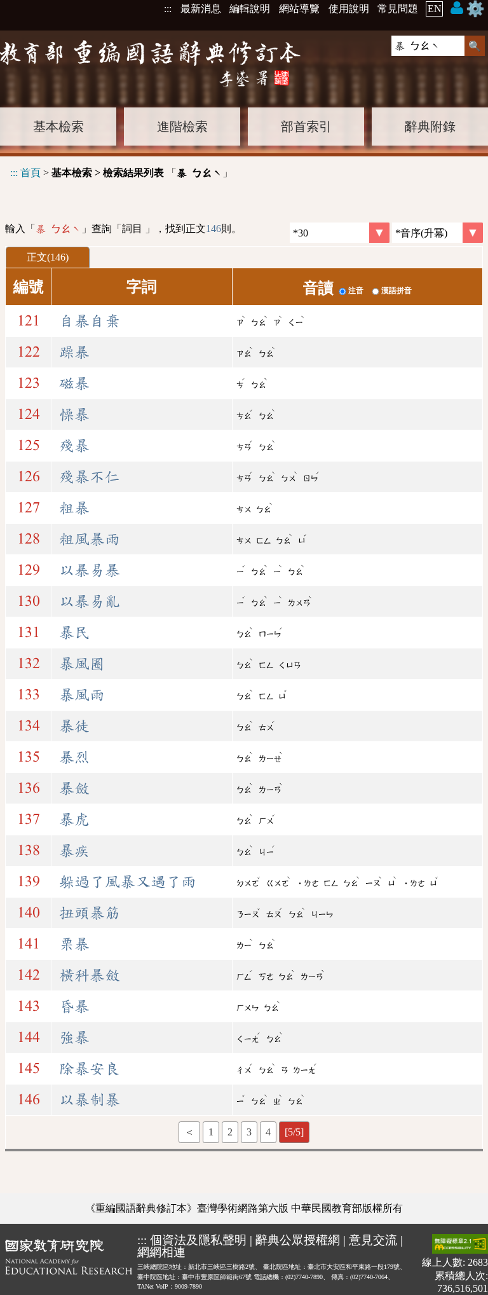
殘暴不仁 (89, 476)
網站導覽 (299, 8)
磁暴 (74, 383)
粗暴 (74, 508)
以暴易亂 (89, 601)
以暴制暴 (89, 1099)
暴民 (74, 632)
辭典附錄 (430, 127)
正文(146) (48, 257)
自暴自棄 (89, 321)
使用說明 (349, 8)
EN (435, 8)
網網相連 (161, 1252)
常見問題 (397, 8)
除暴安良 (89, 1068)
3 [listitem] (249, 1132)
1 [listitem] (211, 1132)
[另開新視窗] (68, 1264)
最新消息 (200, 8)
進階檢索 (182, 127)
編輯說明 (249, 8)
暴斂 (74, 788)
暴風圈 (82, 663)
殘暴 (74, 445)
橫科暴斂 (89, 975)
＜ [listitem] (189, 1132)
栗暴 (74, 944)
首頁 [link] (30, 172)
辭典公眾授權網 (297, 1240)
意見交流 (373, 1240)
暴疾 (74, 850)
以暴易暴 (89, 570)
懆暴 (74, 414)
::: (168, 8)
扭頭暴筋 (89, 913)
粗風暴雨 (89, 539)
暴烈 (74, 757)
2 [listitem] (230, 1132)
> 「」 (121, 172)
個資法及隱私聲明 (198, 1240)
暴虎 (74, 819)
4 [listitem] (268, 1132)
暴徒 (74, 726)
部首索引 (306, 127)
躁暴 (74, 352)
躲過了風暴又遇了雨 (127, 881)
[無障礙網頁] (460, 1245)
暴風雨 (82, 694)
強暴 (74, 1037)
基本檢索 (58, 127)
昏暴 (74, 1006)
